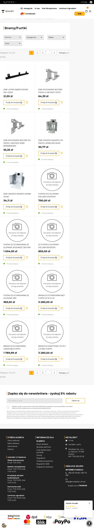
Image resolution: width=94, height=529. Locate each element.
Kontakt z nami (75, 444)
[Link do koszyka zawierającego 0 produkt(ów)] (86, 12)
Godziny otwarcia (16, 457)
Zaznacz (13, 37)
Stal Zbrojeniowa (49, 8)
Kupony (10, 449)
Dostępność (35, 37)
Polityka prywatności (44, 461)
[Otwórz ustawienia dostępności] (89, 523)
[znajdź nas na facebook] (91, 2)
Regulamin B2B (42, 464)
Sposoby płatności (43, 447)
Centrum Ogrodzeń (67, 8)
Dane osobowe (13, 440)
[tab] (74, 516)
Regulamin (40, 458)
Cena (13, 43)
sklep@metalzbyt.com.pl (75, 482)
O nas (37, 8)
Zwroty (39, 455)
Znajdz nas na (73, 486)
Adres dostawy (13, 443)
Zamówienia (12, 446)
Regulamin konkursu (44, 467)
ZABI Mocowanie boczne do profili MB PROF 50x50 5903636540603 (17, 143)
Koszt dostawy (42, 444)
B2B (79, 14)
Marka (56, 37)
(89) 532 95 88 (74, 473)
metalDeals (30, 14)
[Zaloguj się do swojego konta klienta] (89, 12)
